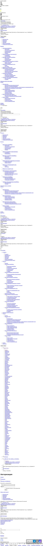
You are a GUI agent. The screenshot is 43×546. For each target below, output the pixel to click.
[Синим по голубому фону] (0, 9)
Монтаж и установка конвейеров (11, 86)
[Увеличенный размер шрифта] (1, 4)
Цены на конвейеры (6, 43)
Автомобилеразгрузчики (9, 69)
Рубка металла (7, 99)
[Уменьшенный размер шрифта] (1, 1)
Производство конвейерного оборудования (13, 88)
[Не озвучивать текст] (1, 18)
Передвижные (7, 52)
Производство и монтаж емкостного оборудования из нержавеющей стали (19, 87)
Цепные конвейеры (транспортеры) (10, 54)
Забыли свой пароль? (4, 492)
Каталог (2, 46)
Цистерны (7, 66)
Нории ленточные (8, 62)
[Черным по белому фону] (0, 6)
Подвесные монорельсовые (10, 75)
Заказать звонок (3, 28)
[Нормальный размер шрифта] (1, 3)
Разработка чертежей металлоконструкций (13, 96)
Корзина (2, 535)
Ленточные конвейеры (7, 48)
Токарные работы (8, 92)
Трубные (6, 79)
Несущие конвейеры (9, 74)
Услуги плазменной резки (10, 101)
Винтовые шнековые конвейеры (9, 57)
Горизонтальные (8, 51)
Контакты (2, 104)
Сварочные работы (8, 100)
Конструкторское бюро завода (8, 94)
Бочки (6, 65)
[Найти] (1, 115)
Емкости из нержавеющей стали (9, 64)
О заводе (2, 37)
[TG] (34, 542)
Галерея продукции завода (8, 44)
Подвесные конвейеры (7, 73)
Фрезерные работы (8, 93)
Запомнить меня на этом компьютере (13, 488)
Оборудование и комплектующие (9, 68)
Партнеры (5, 41)
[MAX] (40, 542)
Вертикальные (7, 60)
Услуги (1, 82)
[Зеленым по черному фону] (0, 11)
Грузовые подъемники (9, 70)
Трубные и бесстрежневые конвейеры (10, 77)
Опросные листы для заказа (6, 81)
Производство (5, 39)
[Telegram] (1, 106)
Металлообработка (6, 89)
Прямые (6, 53)
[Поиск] (1, 108)
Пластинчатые (7, 56)
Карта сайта (2, 522)
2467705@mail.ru (3, 30)
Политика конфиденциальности (6, 520)
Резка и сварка (5, 97)
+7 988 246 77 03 (5, 25)
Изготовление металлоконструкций (12, 85)
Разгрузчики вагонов (9, 72)
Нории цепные (8, 63)
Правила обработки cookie (5, 521)
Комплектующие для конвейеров (11, 71)
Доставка (4, 42)
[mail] (37, 541)
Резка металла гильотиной (10, 98)
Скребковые (7, 55)
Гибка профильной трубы (10, 91)
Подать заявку (3, 36)
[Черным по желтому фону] (0, 10)
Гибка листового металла (10, 90)
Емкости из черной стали (7, 67)
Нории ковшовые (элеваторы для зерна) (10, 61)
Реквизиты (5, 40)
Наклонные (7, 49)
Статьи (1, 103)
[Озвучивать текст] (1, 17)
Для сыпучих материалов (10, 50)
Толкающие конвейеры (9, 76)
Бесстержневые (8, 78)
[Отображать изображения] (1, 13)
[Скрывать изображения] (1, 15)
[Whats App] (3, 106)
